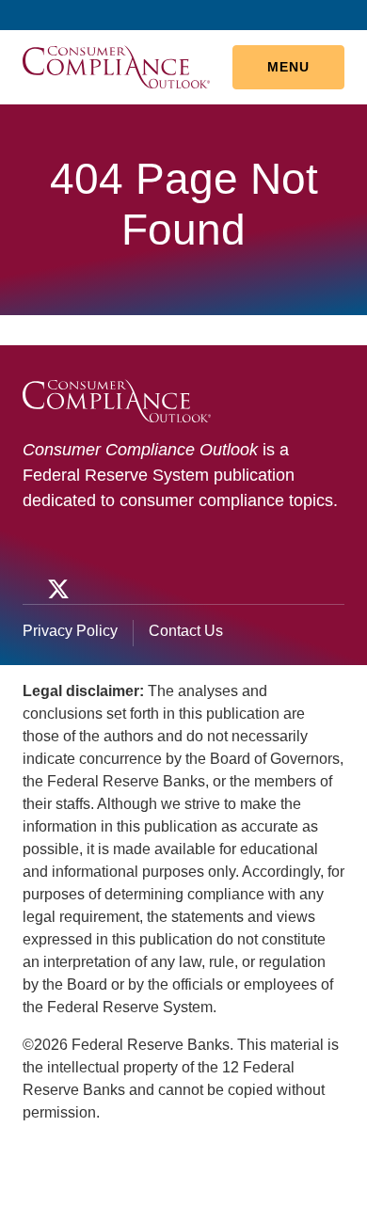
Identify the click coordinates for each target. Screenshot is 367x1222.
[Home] (116, 65)
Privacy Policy (70, 631)
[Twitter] (56, 589)
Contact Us (186, 631)
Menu (288, 66)
